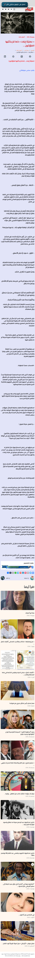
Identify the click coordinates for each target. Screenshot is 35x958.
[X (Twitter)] (8, 9)
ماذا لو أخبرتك (29, 613)
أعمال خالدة (22, 37)
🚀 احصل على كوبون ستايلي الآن (14, 4)
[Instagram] (5, 9)
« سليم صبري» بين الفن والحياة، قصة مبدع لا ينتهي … (17, 763)
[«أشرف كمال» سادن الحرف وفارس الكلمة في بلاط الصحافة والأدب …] (17, 660)
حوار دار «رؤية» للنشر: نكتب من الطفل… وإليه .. (19, 793)
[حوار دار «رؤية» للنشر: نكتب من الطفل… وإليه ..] (17, 781)
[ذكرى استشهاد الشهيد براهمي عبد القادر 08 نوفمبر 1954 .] (17, 840)
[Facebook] (11, 9)
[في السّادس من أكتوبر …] (17, 902)
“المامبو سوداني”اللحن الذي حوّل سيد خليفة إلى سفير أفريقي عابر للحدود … (18, 885)
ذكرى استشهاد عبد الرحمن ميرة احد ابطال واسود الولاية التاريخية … (18, 823)
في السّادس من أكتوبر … (26, 914)
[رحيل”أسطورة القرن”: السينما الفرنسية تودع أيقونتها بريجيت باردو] (17, 719)
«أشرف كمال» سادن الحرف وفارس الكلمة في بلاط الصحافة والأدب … (18, 673)
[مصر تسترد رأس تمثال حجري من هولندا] (17, 690)
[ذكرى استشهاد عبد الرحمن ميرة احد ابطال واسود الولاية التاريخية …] (17, 809)
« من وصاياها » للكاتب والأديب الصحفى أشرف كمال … (17, 642)
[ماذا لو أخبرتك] (17, 600)
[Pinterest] (13, 56)
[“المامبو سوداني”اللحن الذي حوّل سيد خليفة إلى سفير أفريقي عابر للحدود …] (17, 871)
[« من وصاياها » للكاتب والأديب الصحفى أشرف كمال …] (17, 629)
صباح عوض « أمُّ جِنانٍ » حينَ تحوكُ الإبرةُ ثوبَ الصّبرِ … (18, 943)
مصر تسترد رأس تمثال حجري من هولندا (22, 703)
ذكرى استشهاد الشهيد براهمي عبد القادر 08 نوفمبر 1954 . (17, 854)
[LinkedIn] (5, 56)
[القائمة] (14, 9)
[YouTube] (3, 9)
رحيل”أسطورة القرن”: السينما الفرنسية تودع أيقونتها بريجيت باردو (20, 733)
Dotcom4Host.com (10, 955)
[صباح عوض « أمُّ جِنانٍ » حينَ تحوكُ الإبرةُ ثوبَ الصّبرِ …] (17, 931)
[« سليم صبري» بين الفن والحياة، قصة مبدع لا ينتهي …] (17, 750)
